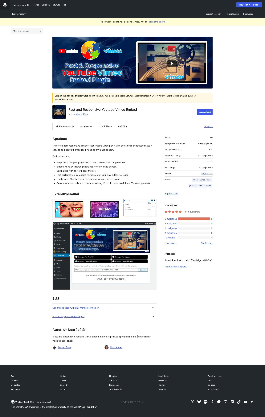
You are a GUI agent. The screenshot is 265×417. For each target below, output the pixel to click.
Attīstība (122, 126)
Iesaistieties (163, 376)
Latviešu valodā (44, 402)
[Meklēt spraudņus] (40, 31)
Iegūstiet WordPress (249, 5)
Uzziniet (113, 376)
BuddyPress (213, 389)
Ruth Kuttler (116, 347)
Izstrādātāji (114, 385)
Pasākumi (162, 380)
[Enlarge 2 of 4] (117, 202)
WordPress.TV (115, 389)
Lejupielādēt (205, 112)
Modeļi (63, 389)
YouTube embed (204, 185)
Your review (170, 243)
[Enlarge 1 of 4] (82, 202)
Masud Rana (82, 114)
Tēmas (63, 380)
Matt (210, 380)
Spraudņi (64, 385)
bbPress (211, 385)
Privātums (15, 389)
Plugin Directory (18, 14)
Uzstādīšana (105, 126)
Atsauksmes (86, 126)
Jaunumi (14, 380)
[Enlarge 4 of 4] (152, 225)
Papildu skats (171, 193)
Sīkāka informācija (64, 126)
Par (12, 376)
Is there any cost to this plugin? (68, 316)
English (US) (207, 173)
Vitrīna (63, 376)
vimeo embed (205, 180)
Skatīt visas (207, 243)
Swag (162, 389)
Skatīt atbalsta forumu (176, 266)
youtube (192, 185)
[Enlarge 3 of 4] (152, 202)
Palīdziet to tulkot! (156, 22)
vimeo (195, 180)
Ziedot (161, 385)
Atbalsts (208, 126)
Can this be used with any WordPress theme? (75, 308)
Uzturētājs (15, 385)
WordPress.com (215, 376)
